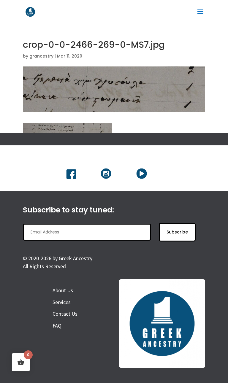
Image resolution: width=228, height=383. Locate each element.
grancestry (41, 56)
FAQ (57, 325)
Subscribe (177, 232)
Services (62, 302)
